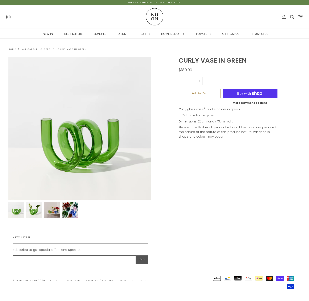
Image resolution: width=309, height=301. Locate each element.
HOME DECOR (171, 34)
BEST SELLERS (73, 34)
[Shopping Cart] (300, 17)
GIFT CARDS (230, 34)
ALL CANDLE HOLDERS (36, 49)
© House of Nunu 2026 (29, 280)
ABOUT (54, 280)
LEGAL (122, 280)
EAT (144, 34)
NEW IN (48, 34)
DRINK (122, 34)
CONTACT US (72, 280)
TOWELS (201, 34)
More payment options (250, 103)
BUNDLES (100, 34)
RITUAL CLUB (259, 34)
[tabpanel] (79, 128)
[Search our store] (292, 17)
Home (12, 49)
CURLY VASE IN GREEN (72, 49)
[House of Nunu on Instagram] (8, 17)
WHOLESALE (139, 280)
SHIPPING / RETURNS (100, 280)
